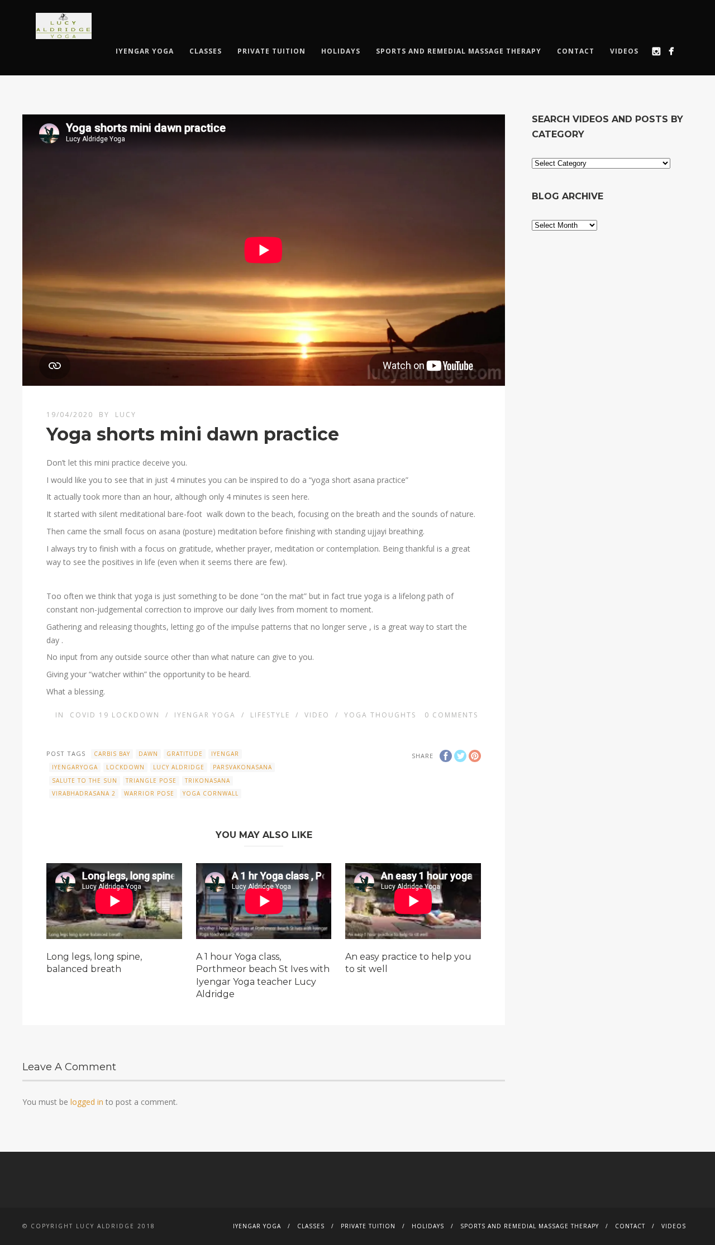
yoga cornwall (211, 793)
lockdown (125, 767)
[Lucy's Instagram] (656, 51)
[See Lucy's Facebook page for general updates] (671, 51)
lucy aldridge (178, 767)
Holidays (340, 51)
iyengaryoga (75, 767)
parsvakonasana (242, 767)
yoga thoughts (380, 715)
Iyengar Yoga (145, 51)
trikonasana (207, 780)
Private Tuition (271, 51)
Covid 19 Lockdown (115, 715)
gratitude (184, 754)
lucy (125, 414)
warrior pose (149, 793)
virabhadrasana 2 (84, 793)
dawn (148, 754)
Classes (205, 51)
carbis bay (112, 754)
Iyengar (225, 754)
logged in (86, 1101)
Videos (624, 51)
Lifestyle (270, 715)
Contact (575, 51)
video (317, 715)
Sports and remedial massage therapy (458, 51)
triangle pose (151, 780)
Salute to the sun (84, 780)
